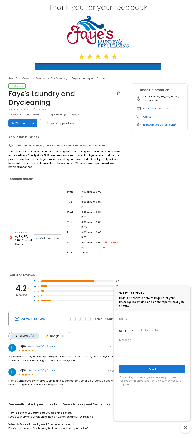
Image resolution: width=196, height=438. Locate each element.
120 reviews (39, 109)
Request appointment (62, 123)
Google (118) (58, 336)
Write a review (24, 123)
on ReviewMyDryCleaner (42, 346)
